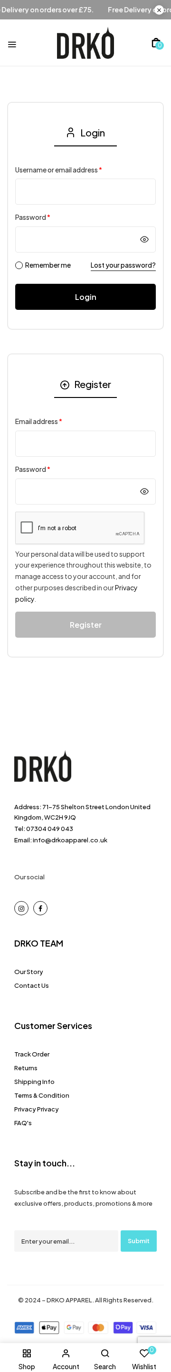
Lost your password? (123, 265)
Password (32, 217)
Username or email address (58, 169)
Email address (38, 421)
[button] (156, 42)
